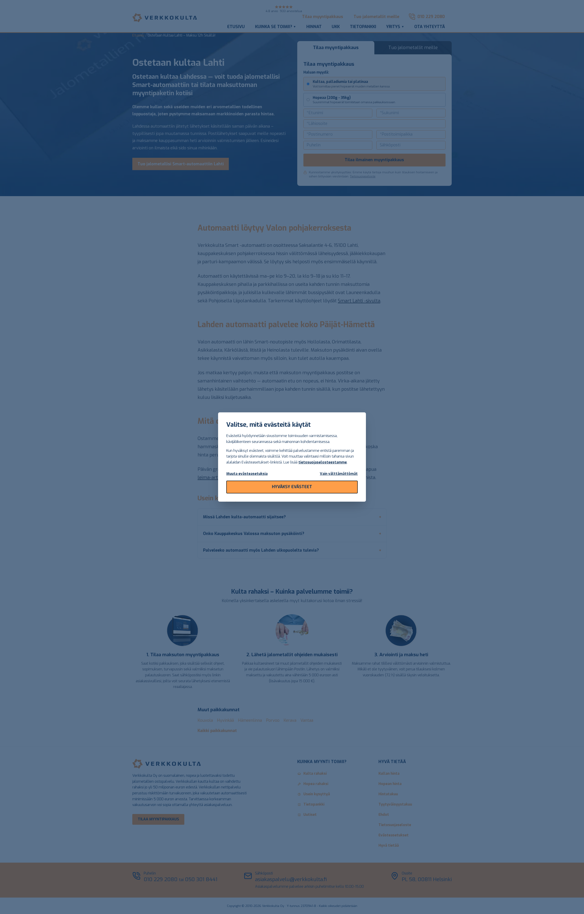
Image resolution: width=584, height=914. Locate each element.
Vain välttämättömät (339, 473)
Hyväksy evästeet (292, 487)
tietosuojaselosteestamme (322, 462)
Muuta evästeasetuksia (247, 473)
